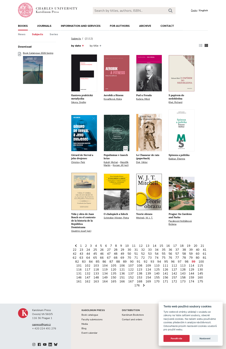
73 (150, 258)
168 (139, 281)
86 (104, 262)
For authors (120, 26)
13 (147, 246)
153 (139, 277)
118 (96, 270)
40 (198, 250)
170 (157, 281)
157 (174, 277)
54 (156, 254)
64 (88, 258)
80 (198, 258)
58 (184, 254)
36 (170, 250)
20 (195, 246)
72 (143, 258)
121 (122, 270)
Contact (167, 26)
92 (145, 262)
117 (87, 270)
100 (201, 262)
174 (191, 281)
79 (191, 258)
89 (125, 262)
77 (177, 258)
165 (113, 281)
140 (157, 274)
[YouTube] (44, 345)
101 (79, 266)
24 (88, 250)
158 (183, 277)
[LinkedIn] (50, 345)
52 (143, 254)
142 (174, 274)
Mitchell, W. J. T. (144, 217)
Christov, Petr (78, 162)
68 (115, 258)
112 (174, 266)
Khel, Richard (175, 102)
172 (174, 281)
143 (183, 274)
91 (138, 262)
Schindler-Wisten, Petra (116, 217)
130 (200, 270)
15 (161, 246)
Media (85, 324)
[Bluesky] (55, 345)
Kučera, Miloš (143, 99)
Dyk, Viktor (142, 162)
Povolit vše (176, 338)
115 (200, 266)
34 (156, 250)
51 (136, 254)
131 (79, 274)
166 (122, 281)
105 (113, 266)
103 (96, 266)
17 (175, 246)
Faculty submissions (92, 319)
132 (87, 274)
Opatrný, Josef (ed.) (81, 231)
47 (109, 254)
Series (54, 34)
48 (115, 254)
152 (131, 277)
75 (163, 258)
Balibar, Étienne (177, 158)
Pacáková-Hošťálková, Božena (180, 223)
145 (200, 274)
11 (134, 246)
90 (132, 262)
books (23, 26)
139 (148, 274)
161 (79, 281)
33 (150, 250)
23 (81, 250)
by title (94, 46)
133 (96, 274)
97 (179, 262)
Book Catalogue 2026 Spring (38, 53)
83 (84, 262)
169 (148, 281)
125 (157, 270)
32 (143, 250)
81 (204, 258)
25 (95, 250)
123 (139, 270)
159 (191, 277)
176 (137, 285)
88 (118, 262)
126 (165, 270)
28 (115, 250)
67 (109, 258)
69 (122, 258)
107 (131, 266)
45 (95, 254)
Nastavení (205, 338)
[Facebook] (39, 345)
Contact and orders (132, 319)
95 (166, 262)
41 (204, 250)
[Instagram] (34, 345)
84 (91, 262)
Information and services (81, 26)
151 (122, 277)
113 (183, 266)
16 (168, 246)
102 (87, 266)
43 (81, 254)
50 (129, 254)
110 (157, 266)
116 (79, 270)
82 (77, 262)
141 (165, 274)
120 (113, 270)
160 (200, 277)
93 (152, 262)
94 (159, 262)
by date (76, 46)
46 (102, 254)
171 (165, 281)
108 (139, 266)
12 (141, 246)
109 (148, 266)
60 (198, 254)
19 (188, 246)
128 (183, 270)
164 (105, 281)
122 (131, 270)
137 (131, 274)
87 (111, 262)
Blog (84, 328)
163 (96, 281)
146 (79, 277)
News (21, 34)
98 (186, 262)
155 (157, 277)
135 (113, 274)
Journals (44, 26)
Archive (145, 26)
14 (154, 246)
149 (105, 277)
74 (156, 258)
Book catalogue (90, 314)
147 (87, 277)
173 (183, 281)
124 (148, 270)
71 (136, 258)
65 (95, 258)
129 (191, 270)
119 (105, 270)
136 (122, 274)
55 (163, 254)
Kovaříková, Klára (113, 99)
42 (74, 254)
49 (122, 254)
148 (96, 277)
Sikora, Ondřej (78, 102)
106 (122, 266)
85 (97, 262)
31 (136, 250)
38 (184, 250)
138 (139, 274)
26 (102, 250)
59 (191, 254)
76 (170, 258)
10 (127, 246)
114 (191, 266)
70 (129, 258)
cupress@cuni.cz (41, 324)
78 (184, 258)
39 (191, 250)
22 (74, 250)
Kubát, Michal (111, 162)
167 (131, 281)
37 (177, 250)
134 (105, 274)
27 (109, 250)
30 (129, 250)
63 (81, 258)
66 (102, 258)
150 (113, 277)
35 (163, 250)
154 (148, 277)
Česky (194, 10)
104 (105, 266)
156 (165, 277)
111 (165, 266)
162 (87, 281)
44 (88, 254)
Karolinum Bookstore (133, 314)
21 (202, 246)
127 (174, 270)
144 (191, 274)
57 (177, 254)
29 (122, 250)
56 (170, 254)
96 (173, 262)
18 (182, 246)
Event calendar (89, 332)
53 (150, 254)
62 (74, 258)
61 (204, 254)
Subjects (37, 34)
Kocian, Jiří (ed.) (121, 165)
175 (200, 281)
